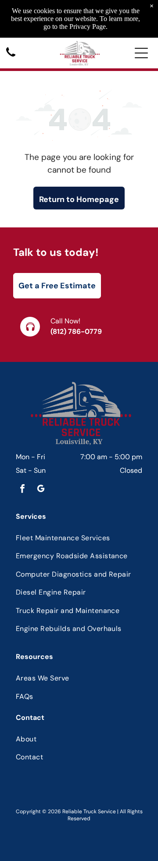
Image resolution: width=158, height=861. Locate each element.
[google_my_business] (40, 489)
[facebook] (22, 489)
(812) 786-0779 (76, 331)
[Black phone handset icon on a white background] (10, 57)
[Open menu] (141, 53)
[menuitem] (79, 538)
